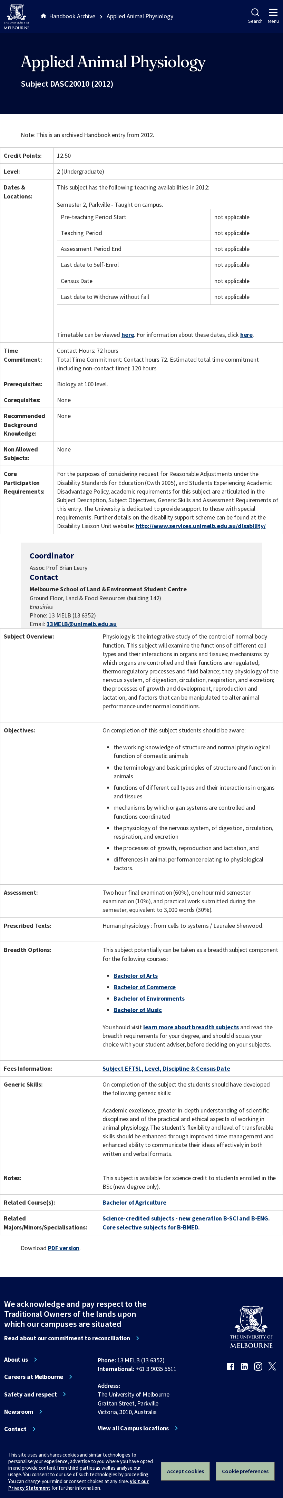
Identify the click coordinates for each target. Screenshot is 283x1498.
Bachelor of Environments (149, 998)
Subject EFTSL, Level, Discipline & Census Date (166, 1068)
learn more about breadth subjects (191, 1027)
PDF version (64, 1248)
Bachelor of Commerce (145, 987)
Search (255, 21)
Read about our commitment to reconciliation (67, 1338)
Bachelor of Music (138, 1010)
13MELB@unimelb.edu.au (82, 624)
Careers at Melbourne (33, 1377)
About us (16, 1359)
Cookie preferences (245, 1471)
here (127, 335)
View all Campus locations (133, 1428)
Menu (273, 21)
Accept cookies (185, 1471)
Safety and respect (30, 1394)
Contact (15, 1429)
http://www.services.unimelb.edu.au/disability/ (201, 526)
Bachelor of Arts (136, 976)
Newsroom (18, 1412)
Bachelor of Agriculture (134, 1202)
